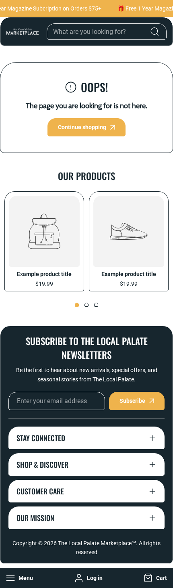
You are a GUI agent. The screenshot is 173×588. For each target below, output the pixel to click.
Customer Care (40, 491)
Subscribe (132, 401)
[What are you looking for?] (154, 31)
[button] (154, 577)
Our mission (35, 518)
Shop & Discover (42, 464)
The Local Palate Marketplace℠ (97, 543)
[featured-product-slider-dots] (77, 305)
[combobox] (107, 31)
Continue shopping (82, 127)
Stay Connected (40, 438)
